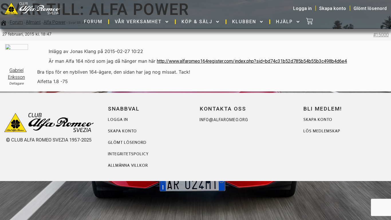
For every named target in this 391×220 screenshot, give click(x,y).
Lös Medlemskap (321, 130)
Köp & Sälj (196, 21)
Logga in (118, 119)
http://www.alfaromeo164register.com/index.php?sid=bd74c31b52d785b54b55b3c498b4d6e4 (252, 61)
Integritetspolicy (128, 153)
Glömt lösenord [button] (370, 8)
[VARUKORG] (309, 21)
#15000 (381, 35)
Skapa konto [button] (332, 8)
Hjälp (284, 21)
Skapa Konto (317, 119)
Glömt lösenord (127, 142)
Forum (93, 21)
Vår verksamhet (138, 21)
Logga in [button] (302, 8)
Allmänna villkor (128, 165)
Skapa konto (122, 130)
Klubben (244, 21)
